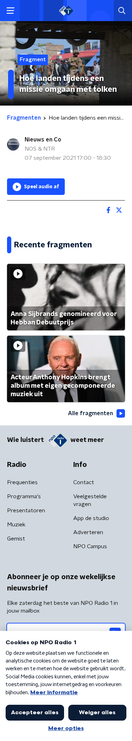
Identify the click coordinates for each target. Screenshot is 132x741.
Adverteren (88, 532)
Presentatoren (26, 510)
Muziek (16, 524)
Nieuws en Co (43, 139)
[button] (10, 10)
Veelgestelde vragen (90, 500)
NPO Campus (90, 546)
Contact (83, 482)
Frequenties (22, 482)
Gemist (16, 539)
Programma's (24, 496)
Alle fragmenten (90, 413)
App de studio (91, 518)
